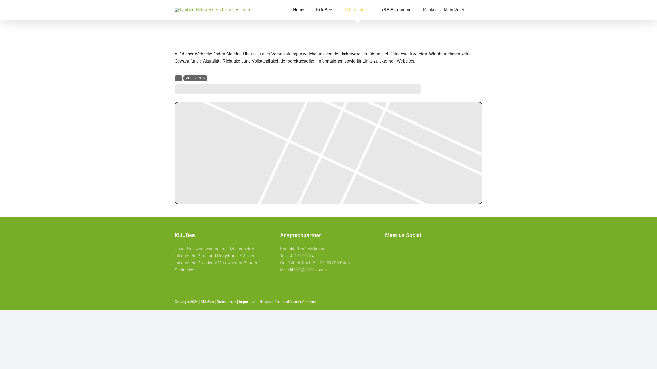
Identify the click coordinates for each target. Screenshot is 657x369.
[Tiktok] (405, 248)
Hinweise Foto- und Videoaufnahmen (287, 302)
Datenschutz (226, 302)
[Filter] (178, 78)
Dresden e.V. (210, 263)
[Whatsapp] (414, 248)
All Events (195, 78)
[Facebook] (387, 248)
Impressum (247, 302)
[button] (474, 10)
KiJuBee (207, 302)
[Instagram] (396, 248)
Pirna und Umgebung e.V (221, 256)
